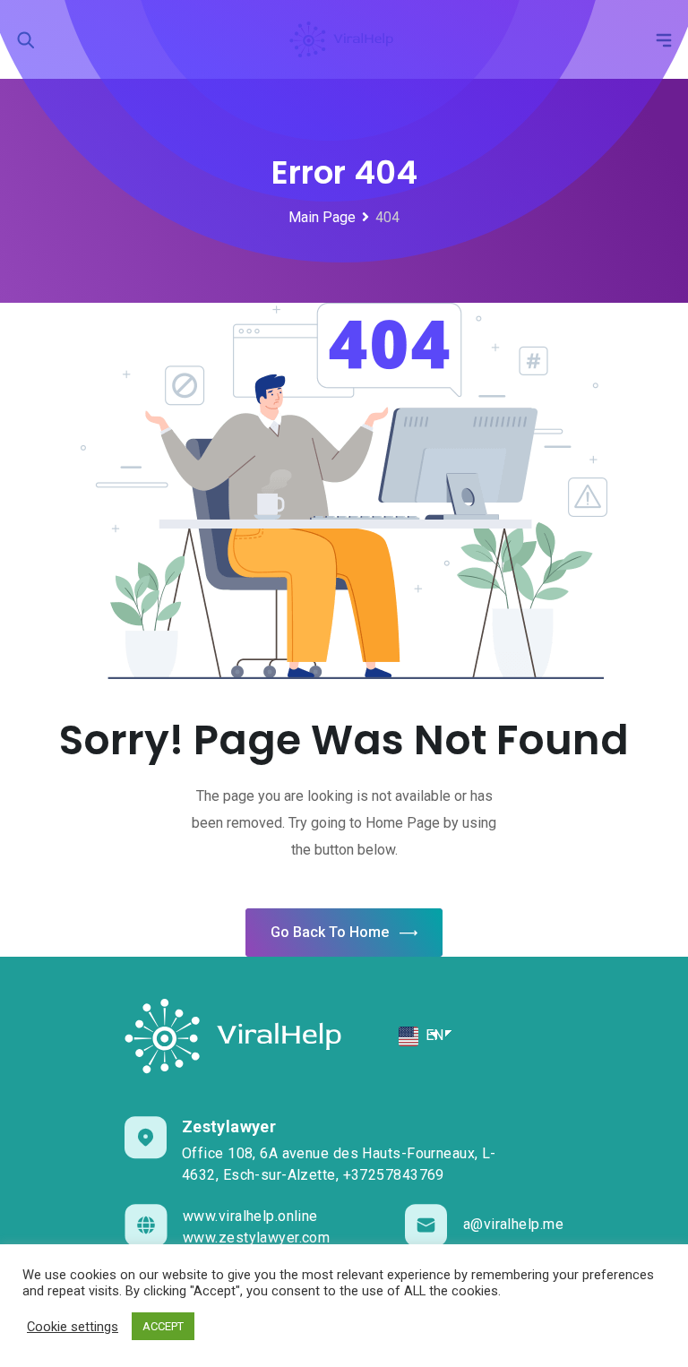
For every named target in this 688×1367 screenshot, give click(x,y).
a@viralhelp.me (513, 1224)
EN (432, 1035)
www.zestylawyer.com (256, 1237)
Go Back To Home (330, 932)
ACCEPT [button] (163, 1326)
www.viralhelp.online (250, 1216)
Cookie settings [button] (72, 1327)
